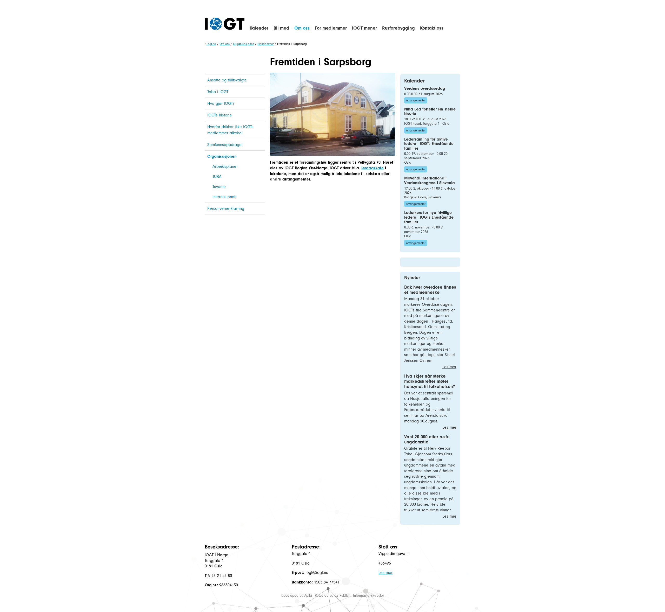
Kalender (259, 28)
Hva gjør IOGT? (221, 103)
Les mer (449, 367)
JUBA (217, 176)
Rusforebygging (398, 28)
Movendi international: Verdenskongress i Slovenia (429, 180)
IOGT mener (364, 28)
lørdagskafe (372, 168)
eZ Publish (342, 595)
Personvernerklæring (225, 208)
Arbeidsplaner (225, 166)
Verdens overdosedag (424, 88)
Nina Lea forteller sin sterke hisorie (430, 111)
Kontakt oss (431, 28)
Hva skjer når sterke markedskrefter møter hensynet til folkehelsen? (429, 381)
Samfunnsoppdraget (225, 144)
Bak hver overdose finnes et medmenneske (430, 289)
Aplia (308, 595)
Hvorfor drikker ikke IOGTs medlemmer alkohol (230, 129)
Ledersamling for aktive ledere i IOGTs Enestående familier (429, 144)
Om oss (302, 28)
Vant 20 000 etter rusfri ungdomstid (427, 439)
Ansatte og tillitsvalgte (227, 80)
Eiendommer (265, 44)
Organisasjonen (243, 44)
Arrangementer (415, 100)
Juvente (219, 186)
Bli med (281, 28)
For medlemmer (331, 28)
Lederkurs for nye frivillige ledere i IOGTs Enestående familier (429, 217)
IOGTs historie (219, 115)
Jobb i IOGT (217, 91)
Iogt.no (211, 44)
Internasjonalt (224, 196)
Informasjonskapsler (368, 595)
